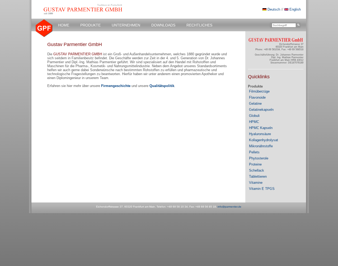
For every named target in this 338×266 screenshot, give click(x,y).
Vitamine (255, 183)
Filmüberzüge (259, 91)
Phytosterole (258, 158)
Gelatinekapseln (261, 110)
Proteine (255, 164)
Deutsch (273, 9)
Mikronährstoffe (261, 146)
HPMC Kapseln (261, 128)
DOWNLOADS (163, 25)
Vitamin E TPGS (262, 189)
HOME (63, 25)
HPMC (254, 122)
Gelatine (255, 104)
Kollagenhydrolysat (263, 140)
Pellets (254, 152)
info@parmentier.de (229, 206)
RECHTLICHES (199, 25)
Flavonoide (257, 97)
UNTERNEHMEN (126, 25)
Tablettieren (258, 176)
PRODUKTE (90, 25)
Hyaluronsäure (260, 134)
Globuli (254, 116)
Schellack (256, 170)
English (294, 9)
